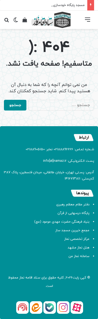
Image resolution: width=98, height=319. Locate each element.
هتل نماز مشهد (78, 247)
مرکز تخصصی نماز (76, 239)
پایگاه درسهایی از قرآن (73, 213)
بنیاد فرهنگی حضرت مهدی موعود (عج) (61, 221)
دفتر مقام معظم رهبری (72, 204)
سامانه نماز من (78, 256)
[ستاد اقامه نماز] (51, 20)
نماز (21, 277)
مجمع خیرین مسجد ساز (72, 230)
